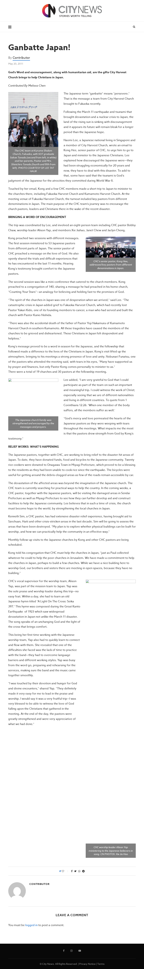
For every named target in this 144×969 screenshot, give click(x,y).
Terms (100, 963)
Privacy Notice (87, 963)
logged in (31, 925)
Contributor (21, 57)
